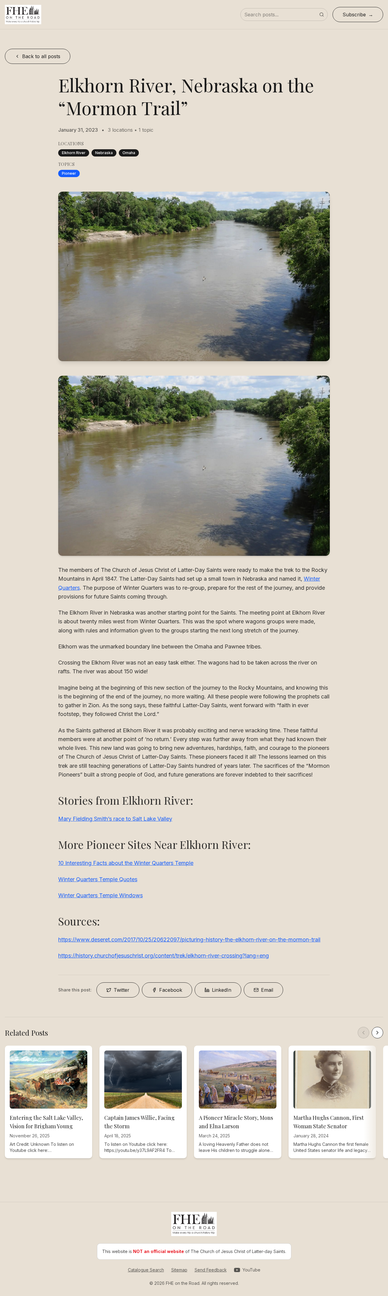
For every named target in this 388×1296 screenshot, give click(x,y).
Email (267, 990)
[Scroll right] (377, 1032)
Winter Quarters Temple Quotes (97, 879)
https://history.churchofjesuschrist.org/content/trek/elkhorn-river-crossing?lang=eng (163, 955)
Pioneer (69, 173)
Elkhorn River (73, 152)
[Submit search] (322, 14)
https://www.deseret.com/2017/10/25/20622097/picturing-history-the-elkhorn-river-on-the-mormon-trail (189, 939)
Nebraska (104, 152)
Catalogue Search (146, 1269)
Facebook (170, 990)
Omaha (128, 152)
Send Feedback (211, 1269)
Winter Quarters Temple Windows (100, 895)
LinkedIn (221, 990)
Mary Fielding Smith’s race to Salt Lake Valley (115, 819)
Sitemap (179, 1269)
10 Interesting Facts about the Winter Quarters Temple (125, 863)
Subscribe (354, 15)
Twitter (121, 990)
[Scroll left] (363, 1032)
